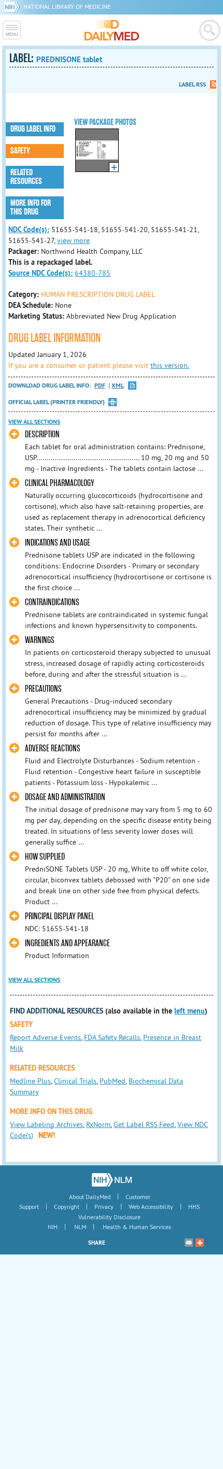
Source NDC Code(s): (40, 273)
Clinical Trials (75, 1081)
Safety (20, 151)
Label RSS (192, 84)
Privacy (104, 1206)
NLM (80, 1227)
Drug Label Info (32, 129)
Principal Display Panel (59, 916)
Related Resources (26, 177)
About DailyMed (89, 1197)
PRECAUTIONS (43, 688)
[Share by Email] (189, 1242)
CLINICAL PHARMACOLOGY (59, 483)
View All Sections (34, 422)
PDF (99, 386)
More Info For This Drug (30, 207)
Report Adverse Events (45, 1037)
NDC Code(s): (28, 229)
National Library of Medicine (66, 6)
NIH (53, 1227)
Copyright (66, 1206)
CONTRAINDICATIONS (52, 602)
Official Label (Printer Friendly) (56, 402)
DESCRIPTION (42, 434)
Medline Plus (30, 1081)
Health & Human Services (137, 1227)
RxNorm (98, 1124)
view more (73, 240)
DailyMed (112, 30)
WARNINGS (39, 640)
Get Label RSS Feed (144, 1124)
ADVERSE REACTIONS (52, 748)
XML (118, 386)
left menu (189, 1011)
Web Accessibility (151, 1206)
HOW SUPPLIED (45, 856)
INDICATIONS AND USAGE (57, 542)
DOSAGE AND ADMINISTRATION (65, 797)
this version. (169, 365)
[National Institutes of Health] (13, 6)
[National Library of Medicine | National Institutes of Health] (112, 1180)
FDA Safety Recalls (112, 1037)
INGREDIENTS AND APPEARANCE (67, 943)
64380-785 (92, 273)
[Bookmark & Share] (200, 1242)
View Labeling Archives (46, 1124)
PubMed (113, 1081)
